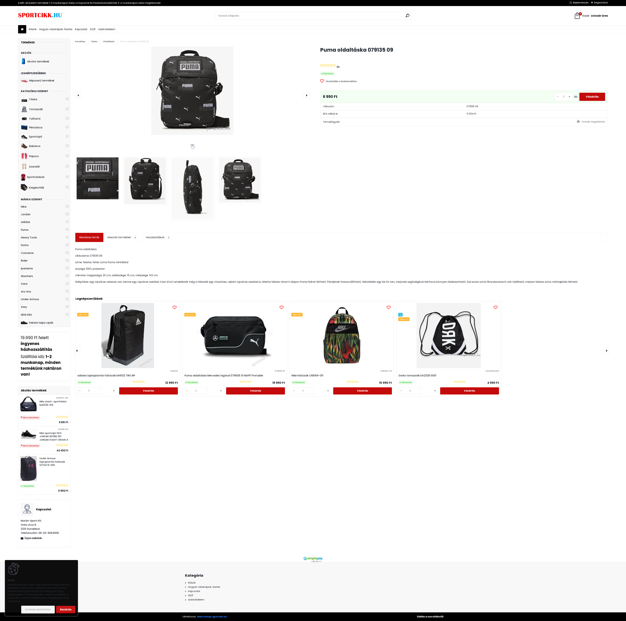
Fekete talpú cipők (41, 323)
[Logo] (40, 16)
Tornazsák (36, 109)
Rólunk (33, 29)
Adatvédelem (106, 29)
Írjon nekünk (33, 538)
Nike (23, 207)
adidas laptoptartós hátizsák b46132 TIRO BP (106, 375)
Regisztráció (601, 2)
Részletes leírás (89, 237)
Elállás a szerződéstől (430, 616)
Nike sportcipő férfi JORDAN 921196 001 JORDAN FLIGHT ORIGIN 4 (53, 436)
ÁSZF (93, 29)
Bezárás (65, 609)
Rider (24, 261)
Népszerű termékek (41, 80)
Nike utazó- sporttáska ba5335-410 (53, 403)
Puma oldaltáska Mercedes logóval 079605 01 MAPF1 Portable (224, 375)
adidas (25, 222)
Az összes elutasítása (38, 609)
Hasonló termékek (121, 237)
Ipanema (27, 268)
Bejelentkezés (581, 2)
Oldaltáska (109, 41)
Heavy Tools (29, 237)
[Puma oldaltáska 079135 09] (192, 90)
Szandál (34, 166)
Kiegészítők (36, 188)
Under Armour (30, 299)
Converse (27, 253)
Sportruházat (36, 177)
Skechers (27, 276)
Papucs (34, 156)
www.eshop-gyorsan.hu (212, 616)
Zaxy (24, 307)
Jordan (25, 214)
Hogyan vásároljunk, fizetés (55, 29)
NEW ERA (26, 315)
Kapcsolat (81, 29)
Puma (24, 230)
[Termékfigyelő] (536, 122)
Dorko (25, 245)
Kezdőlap (80, 41)
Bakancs (34, 146)
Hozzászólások (157, 237)
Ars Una (26, 291)
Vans (24, 284)
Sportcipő (35, 137)
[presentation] (78, 95)
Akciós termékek (38, 61)
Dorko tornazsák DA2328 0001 (417, 375)
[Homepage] (22, 29)
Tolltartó (35, 119)
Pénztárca (35, 127)
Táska (33, 99)
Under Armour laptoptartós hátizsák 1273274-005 (52, 462)
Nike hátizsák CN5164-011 (307, 375)
